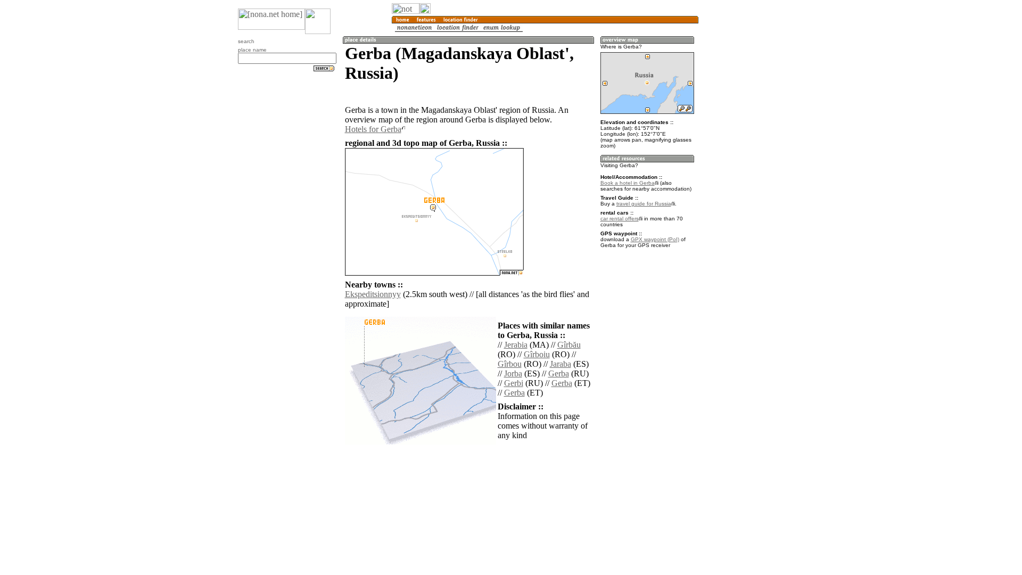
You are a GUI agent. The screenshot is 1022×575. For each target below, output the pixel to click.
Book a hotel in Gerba (627, 183)
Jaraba (560, 363)
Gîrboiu (537, 354)
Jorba (513, 373)
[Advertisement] (749, 175)
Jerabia (516, 344)
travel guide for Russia (643, 204)
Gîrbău (569, 344)
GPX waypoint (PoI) (655, 239)
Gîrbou (510, 363)
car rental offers (619, 218)
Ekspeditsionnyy (373, 294)
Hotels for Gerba (373, 129)
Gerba (558, 373)
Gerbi (513, 383)
